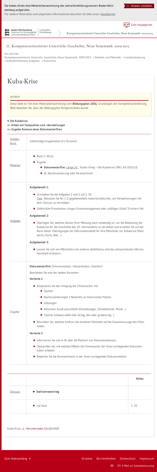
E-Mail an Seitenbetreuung (138, 465)
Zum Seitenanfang (15, 458)
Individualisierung (135, 57)
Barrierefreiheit (106, 458)
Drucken (87, 458)
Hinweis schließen (141, 6)
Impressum (147, 458)
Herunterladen (34, 428)
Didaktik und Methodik (108, 57)
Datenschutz (127, 458)
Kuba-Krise (50, 60)
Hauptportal (107, 14)
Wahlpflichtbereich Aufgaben (23, 60)
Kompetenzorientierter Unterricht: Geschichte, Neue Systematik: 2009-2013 (110, 33)
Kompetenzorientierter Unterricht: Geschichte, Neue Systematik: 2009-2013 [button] (70, 45)
